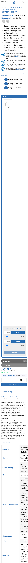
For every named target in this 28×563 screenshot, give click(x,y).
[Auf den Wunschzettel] (3, 21)
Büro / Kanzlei (15, 18)
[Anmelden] (23, 2)
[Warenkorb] (25, 2)
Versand (13, 370)
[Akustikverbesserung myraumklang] (14, 2)
